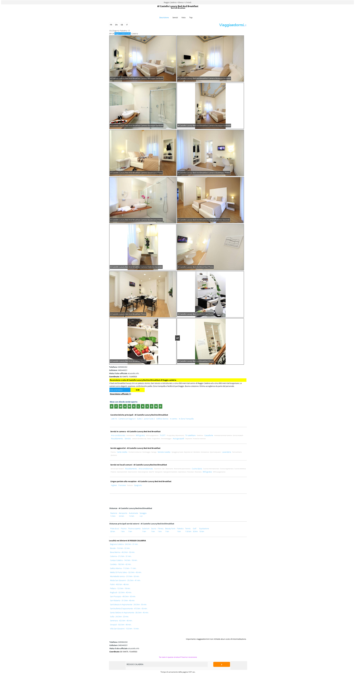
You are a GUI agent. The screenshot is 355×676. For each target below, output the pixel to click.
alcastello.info (124, 373)
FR (111, 24)
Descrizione (164, 17)
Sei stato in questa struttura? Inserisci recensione (178, 657)
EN (116, 24)
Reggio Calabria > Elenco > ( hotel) (177, 2)
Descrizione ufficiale (120, 394)
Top (190, 17)
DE (122, 24)
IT (127, 24)
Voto (184, 17)
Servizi (175, 17)
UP (177, 338)
